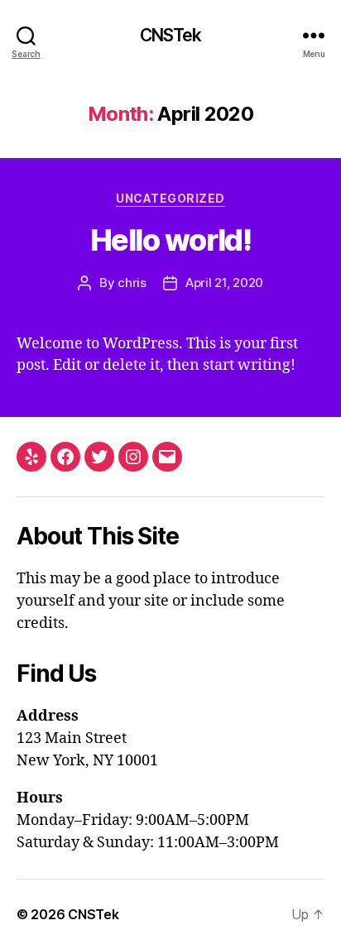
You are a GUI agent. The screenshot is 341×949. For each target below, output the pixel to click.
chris (132, 282)
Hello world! (170, 240)
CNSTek (171, 35)
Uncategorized (170, 198)
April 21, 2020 (224, 282)
